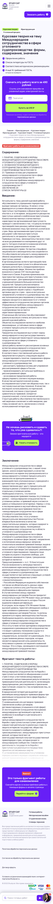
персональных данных (26, 117)
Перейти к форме (25, 793)
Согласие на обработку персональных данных (21, 858)
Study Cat (14, 3)
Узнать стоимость (28, 442)
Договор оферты (9, 867)
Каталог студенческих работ (14, 7)
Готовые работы (35, 812)
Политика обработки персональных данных (19, 849)
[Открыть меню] (49, 6)
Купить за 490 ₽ (26, 107)
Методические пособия (38, 815)
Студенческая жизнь (37, 818)
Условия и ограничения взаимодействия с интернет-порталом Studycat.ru (23, 877)
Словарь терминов (37, 822)
